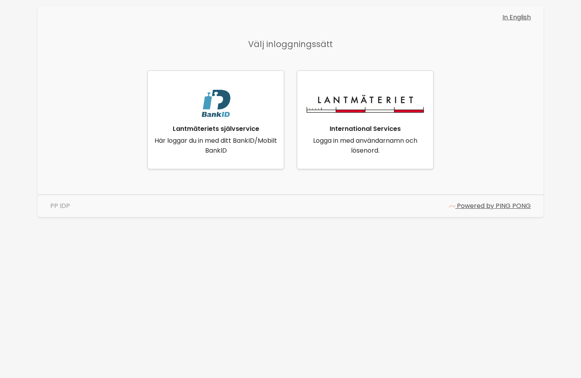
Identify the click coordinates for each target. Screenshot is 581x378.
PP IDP (60, 205)
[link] (215, 119)
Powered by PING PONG (493, 205)
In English (516, 17)
